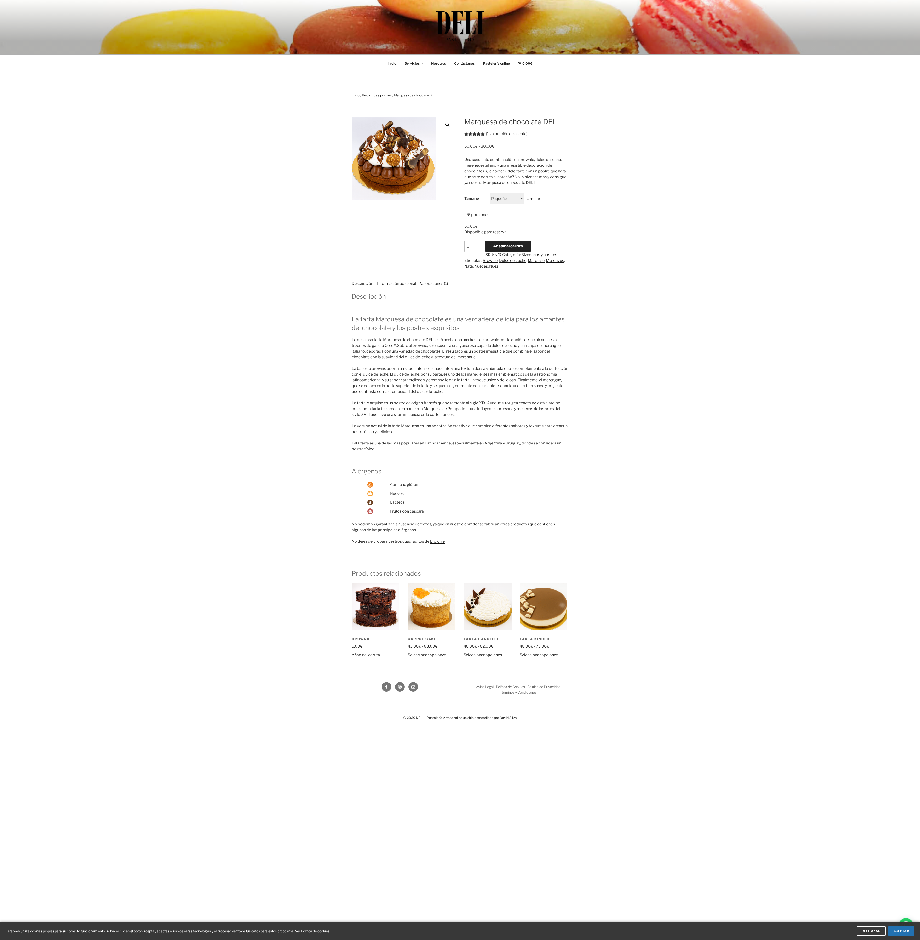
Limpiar (533, 198)
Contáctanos (464, 63)
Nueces (481, 266)
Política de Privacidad (543, 687)
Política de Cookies (510, 687)
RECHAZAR (871, 931)
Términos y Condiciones (518, 692)
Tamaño (471, 198)
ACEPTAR (901, 931)
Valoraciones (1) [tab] (434, 283)
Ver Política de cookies (312, 931)
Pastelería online (496, 63)
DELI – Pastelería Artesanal (437, 718)
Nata (468, 266)
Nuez (493, 266)
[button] (447, 124)
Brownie (490, 260)
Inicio (392, 63)
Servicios (412, 63)
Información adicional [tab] (396, 283)
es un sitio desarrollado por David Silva (488, 718)
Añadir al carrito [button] (366, 655)
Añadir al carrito (508, 246)
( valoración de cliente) (507, 133)
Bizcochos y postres (377, 95)
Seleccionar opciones (427, 655)
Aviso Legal (485, 687)
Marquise (536, 260)
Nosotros (438, 63)
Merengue (555, 260)
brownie (437, 541)
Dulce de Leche (512, 260)
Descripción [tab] (362, 283)
